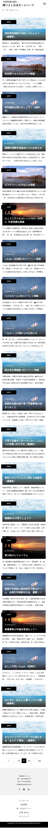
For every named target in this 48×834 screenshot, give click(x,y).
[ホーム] (3, 10)
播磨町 (9, 22)
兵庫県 (9, 207)
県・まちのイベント (24, 808)
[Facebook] (24, 789)
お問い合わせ (24, 812)
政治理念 (24, 804)
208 (39, 761)
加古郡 (9, 59)
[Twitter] (19, 789)
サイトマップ (24, 816)
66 (19, 761)
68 (29, 761)
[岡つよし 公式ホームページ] (21, 3)
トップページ (24, 800)
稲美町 (9, 96)
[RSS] (28, 789)
